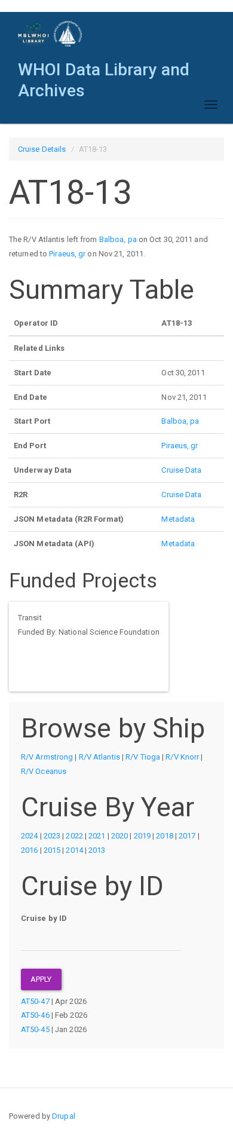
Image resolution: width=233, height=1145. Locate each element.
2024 (29, 835)
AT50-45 (35, 1029)
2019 (142, 835)
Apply (41, 979)
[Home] (50, 33)
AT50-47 (35, 1001)
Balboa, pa (118, 239)
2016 (29, 850)
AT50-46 (35, 1015)
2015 (52, 850)
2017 (187, 835)
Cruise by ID (44, 918)
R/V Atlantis (99, 756)
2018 (164, 835)
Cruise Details (42, 149)
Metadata (178, 519)
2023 (52, 835)
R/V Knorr (182, 756)
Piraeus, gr (67, 253)
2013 (96, 850)
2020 (119, 835)
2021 (96, 835)
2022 (74, 835)
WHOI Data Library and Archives (103, 72)
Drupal (63, 1116)
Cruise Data (181, 470)
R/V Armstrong (47, 756)
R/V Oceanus (43, 771)
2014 (74, 850)
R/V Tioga (142, 756)
